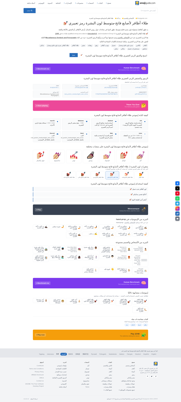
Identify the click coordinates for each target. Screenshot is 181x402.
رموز (133, 375)
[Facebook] (156, 376)
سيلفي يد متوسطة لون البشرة (108, 227)
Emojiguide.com (142, 18)
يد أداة (118, 18)
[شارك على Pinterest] (177, 193)
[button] (134, 86)
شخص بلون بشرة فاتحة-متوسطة (58, 301)
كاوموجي (41, 3)
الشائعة (58, 3)
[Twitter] (151, 376)
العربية (64, 354)
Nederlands (113, 354)
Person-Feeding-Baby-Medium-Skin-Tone (140, 249)
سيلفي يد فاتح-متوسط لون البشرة (74, 227)
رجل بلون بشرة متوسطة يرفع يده (57, 257)
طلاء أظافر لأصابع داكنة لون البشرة (90, 301)
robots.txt (26, 399)
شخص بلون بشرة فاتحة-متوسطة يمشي (90, 270)
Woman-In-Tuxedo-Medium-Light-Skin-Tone (124, 249)
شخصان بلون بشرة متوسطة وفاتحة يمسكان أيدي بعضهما (40, 258)
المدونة (50, 3)
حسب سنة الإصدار (61, 372)
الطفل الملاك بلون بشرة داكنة (58, 248)
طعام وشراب (131, 387)
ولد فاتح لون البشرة (108, 256)
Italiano (121, 354)
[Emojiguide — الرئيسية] (156, 364)
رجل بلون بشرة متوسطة (90, 248)
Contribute (40, 366)
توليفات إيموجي (62, 366)
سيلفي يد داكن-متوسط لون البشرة (123, 227)
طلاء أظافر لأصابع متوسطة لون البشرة (140, 301)
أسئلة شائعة (31, 3)
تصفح (108, 3)
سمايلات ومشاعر (106, 381)
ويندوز (87, 375)
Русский (94, 354)
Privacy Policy (39, 372)
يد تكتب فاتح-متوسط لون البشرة (108, 234)
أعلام (133, 369)
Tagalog (41, 354)
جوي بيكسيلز (85, 384)
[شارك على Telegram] (177, 203)
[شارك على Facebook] (177, 183)
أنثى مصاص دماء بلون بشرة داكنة (74, 257)
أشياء (133, 372)
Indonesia (50, 354)
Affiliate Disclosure (37, 375)
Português (102, 354)
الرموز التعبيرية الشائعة (59, 378)
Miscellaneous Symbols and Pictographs (49, 94)
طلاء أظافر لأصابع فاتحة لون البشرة (108, 301)
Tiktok (87, 387)
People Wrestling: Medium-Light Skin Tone (140, 271)
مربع (139, 325)
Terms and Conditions (36, 369)
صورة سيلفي (58, 226)
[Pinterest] (147, 376)
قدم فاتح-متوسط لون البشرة (141, 309)
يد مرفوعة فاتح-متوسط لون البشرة (123, 270)
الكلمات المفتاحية (61, 369)
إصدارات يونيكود (62, 375)
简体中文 (86, 354)
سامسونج (86, 381)
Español (146, 354)
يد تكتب (93, 233)
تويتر (87, 378)
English (154, 354)
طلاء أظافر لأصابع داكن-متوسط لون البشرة (124, 302)
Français (130, 354)
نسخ (73, 55)
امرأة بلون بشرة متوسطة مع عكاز (91, 257)
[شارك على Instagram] (177, 208)
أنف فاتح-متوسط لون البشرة (75, 301)
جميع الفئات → (108, 390)
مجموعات (79, 3)
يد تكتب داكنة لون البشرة (41, 227)
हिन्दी (57, 354)
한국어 (70, 354)
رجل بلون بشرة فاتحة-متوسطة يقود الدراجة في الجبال (40, 249)
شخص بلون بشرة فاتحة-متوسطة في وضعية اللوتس (107, 249)
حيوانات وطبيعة (130, 384)
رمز (127, 325)
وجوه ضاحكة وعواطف (128, 381)
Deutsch (138, 354)
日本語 (78, 354)
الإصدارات (68, 3)
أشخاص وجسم (130, 366)
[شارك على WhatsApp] (177, 198)
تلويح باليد (109, 269)
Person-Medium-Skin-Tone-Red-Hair (123, 257)
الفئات (100, 3)
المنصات (90, 3)
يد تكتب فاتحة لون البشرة (124, 234)
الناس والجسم (107, 366)
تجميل (114, 45)
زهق (145, 325)
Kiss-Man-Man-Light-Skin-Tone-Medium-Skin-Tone (74, 249)
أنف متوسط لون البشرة (41, 300)
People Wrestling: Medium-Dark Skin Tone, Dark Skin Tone (140, 260)
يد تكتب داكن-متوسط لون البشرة (75, 234)
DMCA (41, 378)
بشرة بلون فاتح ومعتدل (126, 45)
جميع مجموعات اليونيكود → (127, 390)
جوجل (87, 369)
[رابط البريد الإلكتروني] (177, 219)
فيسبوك (86, 372)
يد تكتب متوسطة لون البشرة (141, 227)
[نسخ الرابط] (177, 213)
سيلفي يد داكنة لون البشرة (90, 227)
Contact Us (40, 381)
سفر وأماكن (131, 378)
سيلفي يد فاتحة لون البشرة (140, 234)
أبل (88, 366)
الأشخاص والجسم (129, 18)
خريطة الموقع (34, 399)
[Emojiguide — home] (145, 3)
